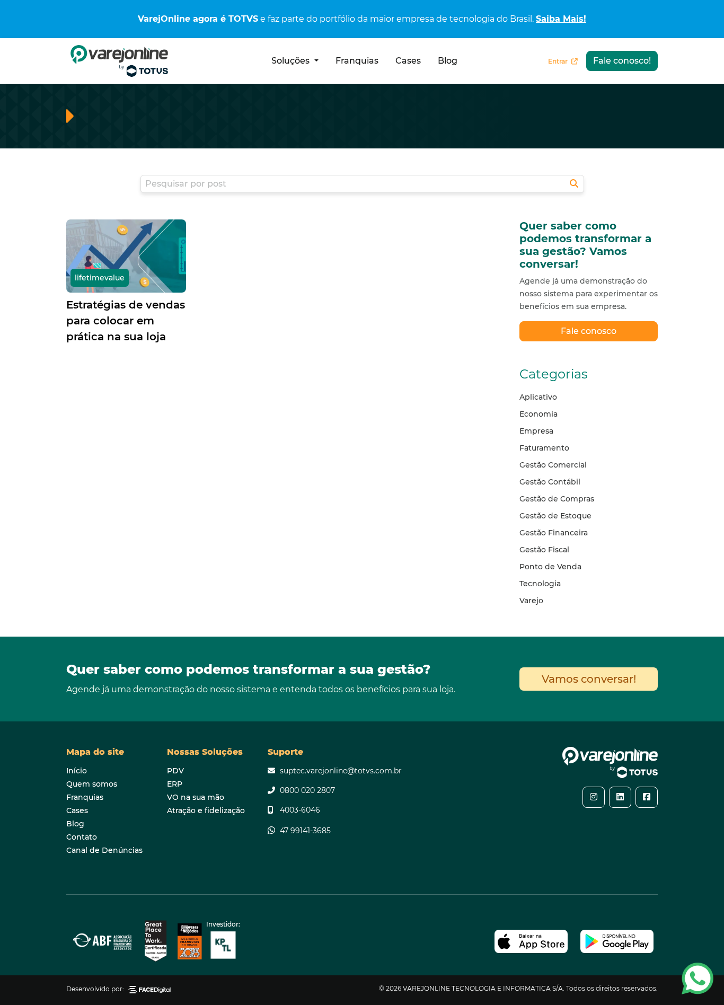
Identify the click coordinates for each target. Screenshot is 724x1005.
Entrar (558, 61)
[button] (593, 797)
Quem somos (91, 784)
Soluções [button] (291, 61)
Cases (408, 61)
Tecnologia (540, 583)
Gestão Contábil (549, 482)
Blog (447, 61)
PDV (175, 770)
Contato (81, 837)
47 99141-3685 (305, 830)
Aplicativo (538, 397)
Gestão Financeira (553, 532)
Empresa (536, 431)
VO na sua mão (195, 797)
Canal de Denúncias (104, 850)
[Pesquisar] (574, 184)
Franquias (356, 61)
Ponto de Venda (550, 566)
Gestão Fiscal (544, 549)
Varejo (531, 600)
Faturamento (544, 448)
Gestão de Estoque (555, 516)
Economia (538, 414)
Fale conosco (588, 331)
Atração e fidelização (206, 810)
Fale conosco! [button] (622, 61)
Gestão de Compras (556, 499)
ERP (174, 784)
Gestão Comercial (553, 465)
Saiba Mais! (561, 19)
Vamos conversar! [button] (589, 679)
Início (76, 770)
